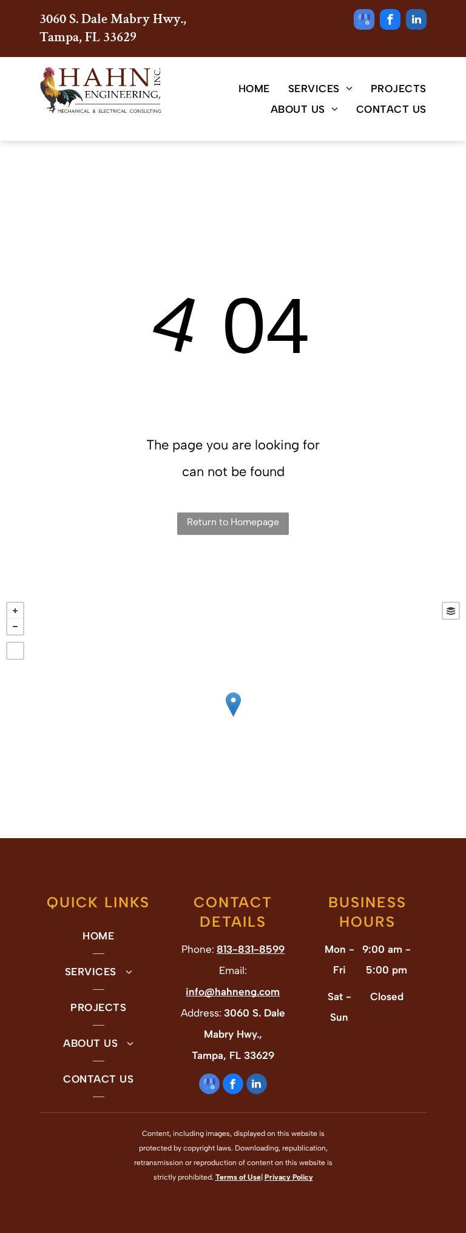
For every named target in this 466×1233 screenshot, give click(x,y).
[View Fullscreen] (15, 651)
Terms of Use (238, 1177)
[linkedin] (416, 21)
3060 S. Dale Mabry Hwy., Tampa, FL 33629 (112, 28)
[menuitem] (245, 88)
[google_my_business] (364, 21)
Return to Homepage (233, 522)
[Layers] (451, 611)
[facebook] (390, 21)
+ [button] (15, 611)
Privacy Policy (289, 1177)
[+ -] (233, 717)
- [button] (15, 626)
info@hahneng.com (233, 992)
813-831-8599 (251, 949)
